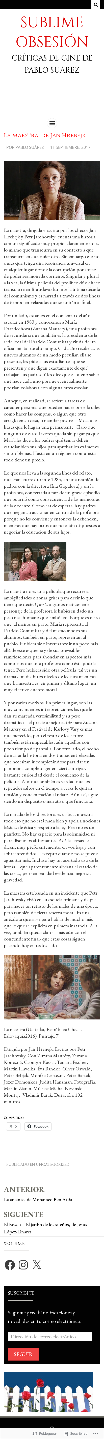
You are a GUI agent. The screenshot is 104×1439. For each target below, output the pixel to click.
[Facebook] (10, 1265)
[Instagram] (23, 1265)
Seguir (23, 1354)
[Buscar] (95, 4)
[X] (37, 1265)
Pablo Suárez (29, 147)
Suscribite (21, 1293)
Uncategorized (52, 1164)
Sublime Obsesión (52, 32)
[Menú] (52, 123)
